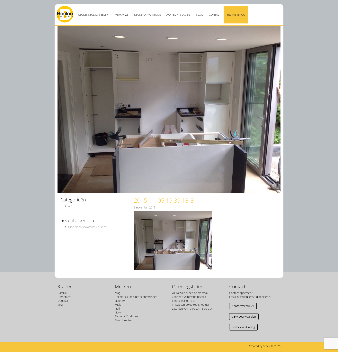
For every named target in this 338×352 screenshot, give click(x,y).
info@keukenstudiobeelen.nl (253, 297)
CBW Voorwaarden (244, 316)
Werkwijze (121, 14)
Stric (266, 346)
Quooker (63, 301)
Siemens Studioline (126, 316)
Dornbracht (64, 297)
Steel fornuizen (124, 320)
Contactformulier (243, 306)
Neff (117, 308)
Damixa (62, 293)
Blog (199, 14)
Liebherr (120, 301)
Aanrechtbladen (178, 14)
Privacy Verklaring (243, 327)
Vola (60, 304)
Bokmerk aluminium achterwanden (136, 297)
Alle (70, 206)
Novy (118, 312)
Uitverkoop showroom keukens (87, 227)
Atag (117, 293)
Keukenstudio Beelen (93, 14)
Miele (118, 304)
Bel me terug (236, 14)
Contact (215, 14)
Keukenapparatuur (147, 14)
